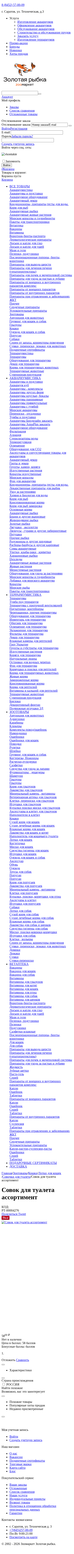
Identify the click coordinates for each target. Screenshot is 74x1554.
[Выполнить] (70, 125)
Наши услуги (18, 1495)
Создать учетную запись (18, 144)
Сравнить (22, 1360)
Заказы (14, 107)
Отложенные (18, 1488)
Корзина (7, 179)
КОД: (5, 1207)
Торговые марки (20, 1464)
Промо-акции (18, 43)
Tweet (22, 1214)
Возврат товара (19, 1502)
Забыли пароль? (22, 136)
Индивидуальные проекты (27, 1499)
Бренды (14, 46)
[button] (10, 1214)
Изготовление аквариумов (35, 21)
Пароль (6, 136)
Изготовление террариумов (35, 39)
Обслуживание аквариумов (35, 29)
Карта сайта (17, 1467)
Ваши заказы (18, 1484)
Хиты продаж (18, 53)
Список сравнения (22, 110)
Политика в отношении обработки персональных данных (32, 1507)
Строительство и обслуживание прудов (44, 32)
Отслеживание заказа (16, 124)
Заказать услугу (27, 36)
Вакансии (16, 1457)
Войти (6, 128)
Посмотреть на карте (23, 1537)
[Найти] (39, 93)
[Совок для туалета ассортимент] (24, 1222)
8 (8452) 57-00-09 (13, 5)
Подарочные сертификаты (27, 1460)
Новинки (15, 50)
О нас (13, 1453)
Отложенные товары (23, 114)
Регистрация (18, 128)
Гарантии (15, 1513)
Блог (12, 1471)
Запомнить (13, 161)
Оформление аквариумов (34, 25)
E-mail (6, 132)
